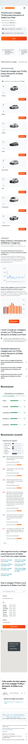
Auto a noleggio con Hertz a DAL (20, 564)
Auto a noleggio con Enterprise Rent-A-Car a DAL (20, 570)
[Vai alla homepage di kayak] (9, 8)
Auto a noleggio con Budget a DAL (6, 564)
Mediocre (6, 452)
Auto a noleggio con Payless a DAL (20, 560)
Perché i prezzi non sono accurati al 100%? (13, 739)
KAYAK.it (4, 714)
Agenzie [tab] (5, 693)
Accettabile (7, 448)
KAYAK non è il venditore (8, 734)
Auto (8, 714)
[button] (2, 8)
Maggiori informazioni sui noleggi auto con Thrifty (13, 702)
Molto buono (7, 445)
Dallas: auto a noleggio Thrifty (13, 717)
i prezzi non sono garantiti (7, 729)
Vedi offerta (22, 99)
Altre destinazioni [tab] (14, 693)
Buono (6, 447)
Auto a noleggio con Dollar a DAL (6, 574)
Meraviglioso (7, 443)
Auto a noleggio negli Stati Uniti (17, 714)
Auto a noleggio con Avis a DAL (6, 560)
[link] (14, 321)
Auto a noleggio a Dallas (19, 715)
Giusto (6, 450)
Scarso (6, 453)
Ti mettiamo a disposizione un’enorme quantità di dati (12, 736)
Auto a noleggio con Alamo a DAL (6, 569)
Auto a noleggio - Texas (7, 715)
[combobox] (8, 20)
